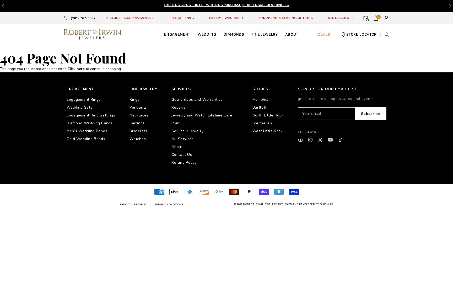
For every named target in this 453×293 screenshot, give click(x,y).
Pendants (138, 107)
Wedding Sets (79, 107)
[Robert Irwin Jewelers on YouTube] (330, 139)
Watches (138, 138)
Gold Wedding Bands (86, 138)
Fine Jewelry (265, 34)
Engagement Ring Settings (91, 115)
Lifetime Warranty (226, 18)
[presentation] (450, 6)
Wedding (207, 34)
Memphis (260, 99)
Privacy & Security (133, 204)
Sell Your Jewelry (187, 131)
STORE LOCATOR (361, 34)
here (81, 68)
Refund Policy (184, 162)
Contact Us (181, 154)
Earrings (137, 123)
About (177, 146)
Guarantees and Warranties (197, 99)
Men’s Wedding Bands (87, 131)
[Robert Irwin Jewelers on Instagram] (310, 139)
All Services (182, 138)
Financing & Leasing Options (286, 18)
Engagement (177, 34)
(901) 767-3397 (83, 18)
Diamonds (234, 34)
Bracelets (138, 131)
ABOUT (291, 34)
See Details (338, 18)
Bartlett (259, 107)
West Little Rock (267, 131)
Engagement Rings (84, 99)
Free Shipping (181, 18)
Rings (135, 99)
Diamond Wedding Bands (90, 123)
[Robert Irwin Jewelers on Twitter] (320, 139)
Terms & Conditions (169, 204)
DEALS (324, 34)
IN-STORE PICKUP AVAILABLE (129, 18)
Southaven (262, 123)
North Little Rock (268, 115)
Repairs (178, 107)
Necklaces (139, 115)
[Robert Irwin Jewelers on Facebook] (300, 139)
